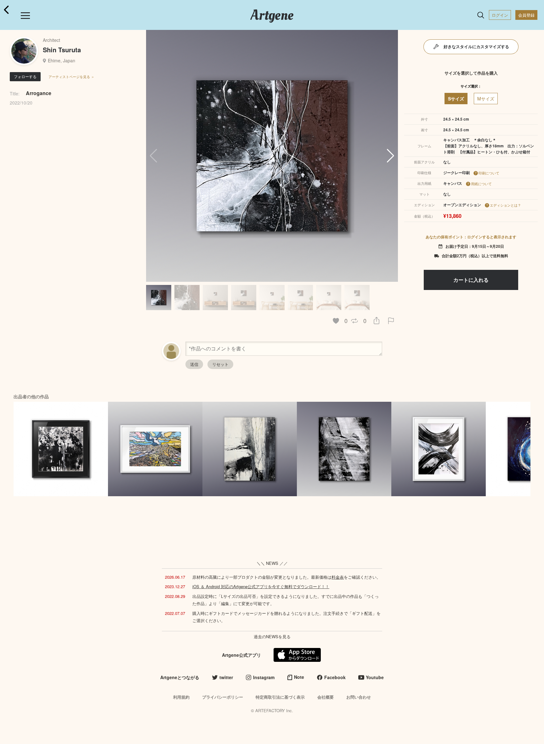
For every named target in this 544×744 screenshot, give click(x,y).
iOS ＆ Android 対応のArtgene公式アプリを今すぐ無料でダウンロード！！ (260, 586)
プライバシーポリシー (222, 697)
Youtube (375, 677)
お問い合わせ (358, 697)
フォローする (25, 76)
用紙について (481, 183)
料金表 (338, 577)
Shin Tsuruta (62, 49)
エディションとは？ (505, 204)
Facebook (335, 677)
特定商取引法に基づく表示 (280, 697)
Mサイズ (485, 98)
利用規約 (181, 697)
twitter (226, 677)
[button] (390, 156)
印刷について (489, 172)
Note (299, 677)
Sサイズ (456, 98)
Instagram (264, 677)
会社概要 (325, 697)
